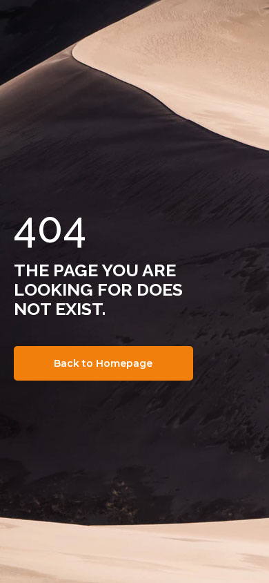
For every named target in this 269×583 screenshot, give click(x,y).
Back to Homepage (103, 363)
